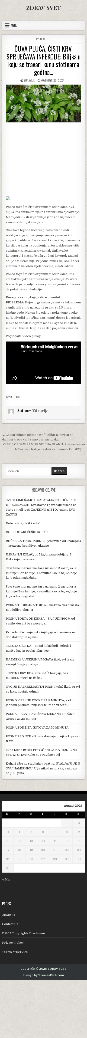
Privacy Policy (13, 942)
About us (8, 915)
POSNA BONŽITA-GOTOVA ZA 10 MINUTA (37, 727)
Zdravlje (29, 80)
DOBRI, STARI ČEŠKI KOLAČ (27, 532)
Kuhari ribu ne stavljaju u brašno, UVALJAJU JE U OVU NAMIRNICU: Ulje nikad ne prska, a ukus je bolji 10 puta (43, 768)
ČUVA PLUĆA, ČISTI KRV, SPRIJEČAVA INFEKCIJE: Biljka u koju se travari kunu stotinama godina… (43, 60)
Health (44, 39)
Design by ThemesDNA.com (43, 975)
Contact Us (10, 924)
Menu (14, 25)
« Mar (6, 879)
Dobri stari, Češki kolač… (24, 523)
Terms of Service (15, 952)
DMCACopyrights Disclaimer (23, 933)
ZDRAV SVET (43, 7)
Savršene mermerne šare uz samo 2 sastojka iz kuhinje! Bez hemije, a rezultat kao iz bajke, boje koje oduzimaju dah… (41, 573)
